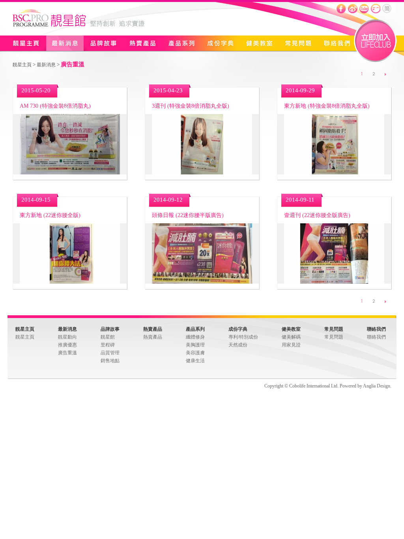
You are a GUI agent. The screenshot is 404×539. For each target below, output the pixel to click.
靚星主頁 (26, 43)
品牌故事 (103, 43)
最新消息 (65, 43)
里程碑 (108, 345)
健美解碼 (291, 337)
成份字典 (219, 43)
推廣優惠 (67, 345)
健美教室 (259, 43)
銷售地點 (110, 360)
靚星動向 (67, 337)
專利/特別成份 (243, 337)
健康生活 (195, 360)
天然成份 (237, 345)
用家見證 (291, 345)
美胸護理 (195, 345)
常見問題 (298, 43)
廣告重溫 (67, 353)
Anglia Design (376, 386)
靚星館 (108, 337)
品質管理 (110, 353)
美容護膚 (195, 353)
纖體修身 (195, 337)
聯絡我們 (337, 43)
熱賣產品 (142, 43)
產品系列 (181, 43)
